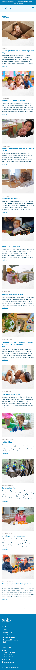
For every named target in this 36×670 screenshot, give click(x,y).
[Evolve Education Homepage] (8, 8)
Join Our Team (8, 635)
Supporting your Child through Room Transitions (16, 585)
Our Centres (7, 632)
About (5, 630)
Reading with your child (11, 246)
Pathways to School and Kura (13, 101)
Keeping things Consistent (12, 294)
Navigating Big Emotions (11, 198)
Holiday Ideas (7, 442)
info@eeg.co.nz (9, 662)
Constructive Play (9, 488)
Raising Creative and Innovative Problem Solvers (18, 150)
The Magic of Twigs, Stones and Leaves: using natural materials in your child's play (18, 344)
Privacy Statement (9, 637)
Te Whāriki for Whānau (11, 394)
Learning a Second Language (13, 536)
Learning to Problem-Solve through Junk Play (18, 52)
